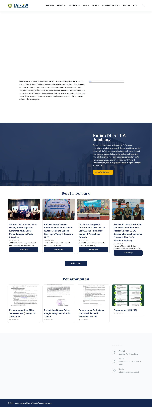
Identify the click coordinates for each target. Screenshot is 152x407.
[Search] (143, 5)
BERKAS (126, 5)
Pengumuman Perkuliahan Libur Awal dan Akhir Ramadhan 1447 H (91, 313)
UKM (135, 5)
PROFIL (60, 5)
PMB (85, 5)
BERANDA (50, 5)
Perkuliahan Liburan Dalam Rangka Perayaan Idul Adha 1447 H (57, 313)
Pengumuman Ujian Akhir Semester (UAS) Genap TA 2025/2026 (22, 313)
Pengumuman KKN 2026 (125, 310)
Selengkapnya (23, 249)
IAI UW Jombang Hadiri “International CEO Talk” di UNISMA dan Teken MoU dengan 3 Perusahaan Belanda (92, 231)
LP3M (94, 5)
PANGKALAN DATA (110, 5)
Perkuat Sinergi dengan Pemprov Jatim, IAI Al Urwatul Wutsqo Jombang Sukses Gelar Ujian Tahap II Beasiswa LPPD (58, 231)
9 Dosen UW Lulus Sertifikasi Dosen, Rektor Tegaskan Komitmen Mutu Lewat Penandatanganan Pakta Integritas (23, 231)
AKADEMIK (73, 5)
